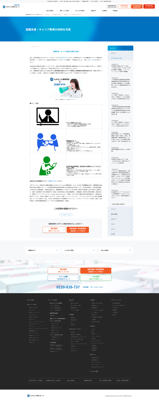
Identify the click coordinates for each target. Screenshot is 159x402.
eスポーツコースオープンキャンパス (79, 343)
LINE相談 (73, 346)
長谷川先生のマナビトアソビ (98, 367)
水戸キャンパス (55, 323)
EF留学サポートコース (34, 335)
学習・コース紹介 (64, 10)
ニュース (47, 14)
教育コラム (93, 354)
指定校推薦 (94, 347)
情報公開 (73, 324)
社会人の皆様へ (94, 1)
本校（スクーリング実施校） (56, 303)
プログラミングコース (34, 324)
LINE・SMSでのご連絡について (119, 305)
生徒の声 (93, 10)
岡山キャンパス (55, 332)
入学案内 (104, 10)
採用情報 (114, 310)
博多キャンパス (55, 339)
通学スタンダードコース (34, 312)
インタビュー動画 (75, 310)
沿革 (72, 322)
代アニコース (32, 326)
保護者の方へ (32, 250)
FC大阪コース (32, 342)
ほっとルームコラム (96, 362)
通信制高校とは (95, 360)
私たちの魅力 (49, 10)
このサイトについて (116, 300)
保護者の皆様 (74, 307)
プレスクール (74, 348)
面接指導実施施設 (54, 313)
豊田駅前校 (52, 315)
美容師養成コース (33, 330)
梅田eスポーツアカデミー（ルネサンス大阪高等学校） (56, 348)
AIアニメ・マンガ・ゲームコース (36, 321)
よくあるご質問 (69, 250)
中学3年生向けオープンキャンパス (78, 336)
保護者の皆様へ (85, 1)
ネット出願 (94, 312)
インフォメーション (56, 14)
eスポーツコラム (95, 364)
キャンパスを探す (80, 10)
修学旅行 (94, 338)
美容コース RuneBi (33, 317)
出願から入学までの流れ (97, 303)
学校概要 (71, 314)
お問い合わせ (115, 307)
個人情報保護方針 (116, 303)
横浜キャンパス (55, 330)
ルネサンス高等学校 (54, 305)
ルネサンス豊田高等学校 (55, 307)
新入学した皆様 (74, 303)
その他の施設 (53, 342)
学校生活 (115, 10)
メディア (113, 53)
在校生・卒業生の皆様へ (123, 380)
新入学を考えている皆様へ (36, 380)
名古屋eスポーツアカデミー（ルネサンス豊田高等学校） (56, 345)
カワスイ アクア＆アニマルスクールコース (38, 328)
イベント (113, 209)
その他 (113, 234)
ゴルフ (113, 224)
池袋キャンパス (55, 325)
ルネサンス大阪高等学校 (55, 310)
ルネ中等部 (114, 312)
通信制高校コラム (96, 357)
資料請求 (73, 332)
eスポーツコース (32, 314)
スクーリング (32, 310)
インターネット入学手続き (98, 310)
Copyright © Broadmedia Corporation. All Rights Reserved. (118, 396)
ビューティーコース (33, 333)
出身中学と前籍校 (96, 321)
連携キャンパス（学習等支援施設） (58, 318)
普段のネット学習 (33, 307)
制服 (93, 331)
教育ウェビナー (74, 350)
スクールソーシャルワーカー (98, 343)
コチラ (93, 60)
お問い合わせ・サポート (75, 329)
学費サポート (95, 314)
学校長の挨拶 (74, 320)
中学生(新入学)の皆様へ (52, 1)
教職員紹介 (94, 350)
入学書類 (94, 319)
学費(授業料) (94, 307)
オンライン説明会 (75, 341)
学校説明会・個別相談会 (97, 317)
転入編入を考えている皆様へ (53, 380)
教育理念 (73, 317)
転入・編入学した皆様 (76, 305)
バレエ (113, 229)
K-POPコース (32, 319)
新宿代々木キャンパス (56, 327)
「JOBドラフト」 (52, 181)
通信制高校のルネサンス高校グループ (34, 14)
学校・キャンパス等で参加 (77, 339)
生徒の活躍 (114, 214)
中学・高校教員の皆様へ (106, 1)
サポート (94, 329)
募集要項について (96, 305)
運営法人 (114, 314)
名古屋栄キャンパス (56, 337)
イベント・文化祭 (96, 336)
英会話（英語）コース (34, 337)
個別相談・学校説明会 (76, 334)
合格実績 (94, 345)
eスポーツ (114, 219)
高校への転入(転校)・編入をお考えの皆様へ (70, 1)
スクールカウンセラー (97, 340)
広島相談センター (54, 351)
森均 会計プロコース (34, 340)
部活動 (93, 334)
